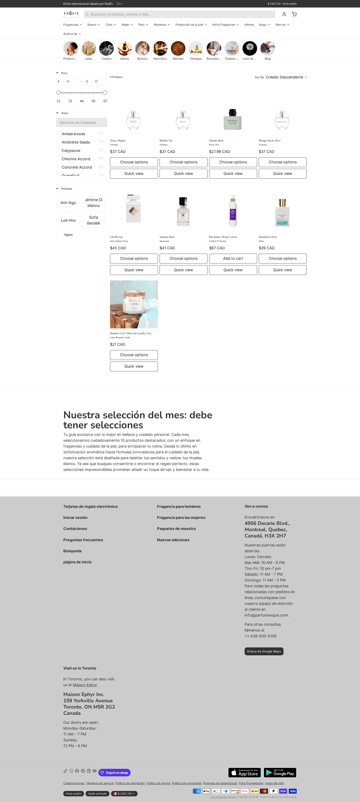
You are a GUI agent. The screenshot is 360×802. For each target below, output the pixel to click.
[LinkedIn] (89, 772)
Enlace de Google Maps (264, 651)
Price (63, 73)
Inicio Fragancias (223, 24)
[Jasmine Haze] (184, 208)
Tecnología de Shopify (223, 796)
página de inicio (77, 562)
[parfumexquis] (71, 14)
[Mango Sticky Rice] (283, 112)
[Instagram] (71, 772)
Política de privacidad (186, 783)
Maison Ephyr (85, 685)
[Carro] (292, 14)
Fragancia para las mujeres (181, 517)
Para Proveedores (251, 783)
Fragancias (70, 24)
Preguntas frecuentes (83, 540)
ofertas (249, 24)
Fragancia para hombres (179, 506)
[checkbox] (81, 134)
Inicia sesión (289, 3)
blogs (262, 24)
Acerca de (70, 33)
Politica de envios (158, 783)
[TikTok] (65, 772)
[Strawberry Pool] (283, 208)
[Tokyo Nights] (134, 112)
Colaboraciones (73, 783)
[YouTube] (94, 772)
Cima (109, 24)
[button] (281, 77)
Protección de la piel (189, 24)
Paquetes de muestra (176, 528)
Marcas (281, 24)
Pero (141, 24)
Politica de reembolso (130, 783)
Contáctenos (75, 528)
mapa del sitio (274, 783)
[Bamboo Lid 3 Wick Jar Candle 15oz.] (134, 304)
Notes (64, 113)
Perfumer (66, 188)
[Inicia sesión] (282, 14)
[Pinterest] (83, 772)
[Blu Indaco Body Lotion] (233, 208)
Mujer (125, 24)
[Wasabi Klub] (233, 112)
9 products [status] (116, 77)
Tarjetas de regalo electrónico (90, 506)
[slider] (58, 93)
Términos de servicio (100, 783)
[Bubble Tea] (184, 112)
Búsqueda (72, 551)
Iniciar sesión (75, 517)
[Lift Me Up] (134, 208)
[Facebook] (77, 772)
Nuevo (92, 24)
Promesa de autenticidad (220, 783)
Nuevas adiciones (173, 540)
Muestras (160, 24)
